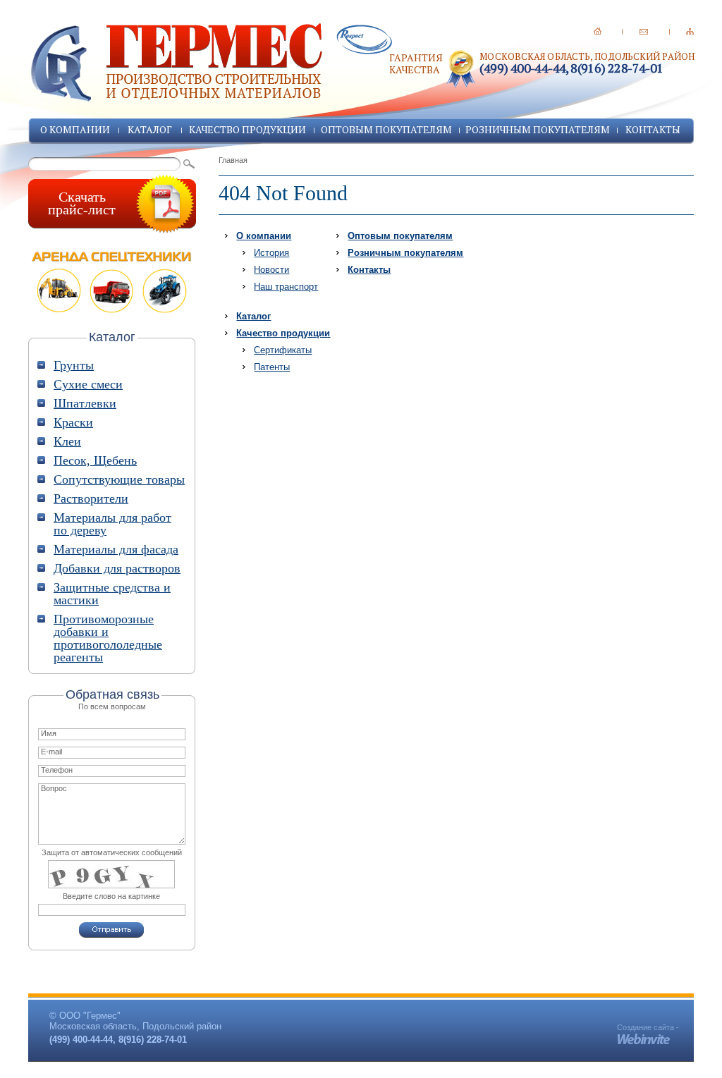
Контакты (652, 129)
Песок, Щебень (95, 460)
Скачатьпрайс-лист (82, 203)
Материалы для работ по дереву (112, 524)
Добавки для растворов (117, 568)
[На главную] (597, 31)
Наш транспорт (286, 286)
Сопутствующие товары (119, 479)
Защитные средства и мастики (112, 593)
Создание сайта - (648, 1027)
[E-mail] (644, 31)
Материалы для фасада (116, 549)
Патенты (272, 367)
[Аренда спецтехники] (112, 282)
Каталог (150, 129)
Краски (73, 422)
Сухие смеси (88, 384)
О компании (75, 129)
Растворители (91, 498)
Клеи (67, 441)
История (271, 252)
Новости (271, 269)
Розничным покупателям (537, 129)
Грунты (74, 365)
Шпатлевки (85, 403)
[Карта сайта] (690, 31)
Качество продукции (247, 129)
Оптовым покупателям (386, 129)
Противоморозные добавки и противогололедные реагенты (108, 638)
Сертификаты (283, 350)
